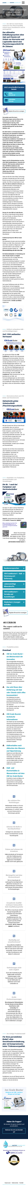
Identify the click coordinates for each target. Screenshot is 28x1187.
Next (24, 1099)
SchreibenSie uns (12, 100)
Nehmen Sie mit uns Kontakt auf (14, 1131)
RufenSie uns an (12, 94)
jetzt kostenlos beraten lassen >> (16, 541)
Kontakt (21, 1183)
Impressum (8, 1183)
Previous (3, 1099)
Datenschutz (15, 1183)
